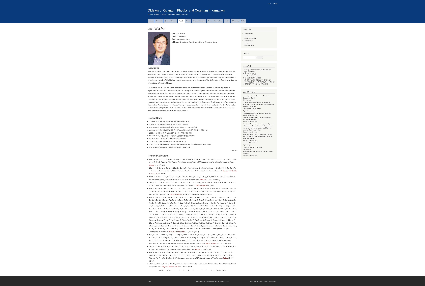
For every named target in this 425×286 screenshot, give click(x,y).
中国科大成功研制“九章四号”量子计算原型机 (173, 124)
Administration (249, 45)
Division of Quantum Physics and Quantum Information (186, 10)
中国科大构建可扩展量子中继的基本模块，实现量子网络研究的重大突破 (183, 130)
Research (159, 21)
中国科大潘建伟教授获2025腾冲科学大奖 (172, 141)
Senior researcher (250, 38)
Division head (248, 33)
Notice (227, 21)
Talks (209, 21)
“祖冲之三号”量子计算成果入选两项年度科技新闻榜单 (176, 135)
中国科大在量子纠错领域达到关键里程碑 (172, 138)
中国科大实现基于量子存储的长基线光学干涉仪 (174, 121)
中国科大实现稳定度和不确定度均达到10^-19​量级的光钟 (177, 127)
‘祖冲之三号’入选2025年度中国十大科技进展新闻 (175, 133)
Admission (235, 21)
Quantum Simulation (249, 143)
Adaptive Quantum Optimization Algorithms (257, 113)
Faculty (182, 33)
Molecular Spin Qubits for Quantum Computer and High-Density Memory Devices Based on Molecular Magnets (257, 136)
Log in (150, 281)
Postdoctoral (248, 40)
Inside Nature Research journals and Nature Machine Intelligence (257, 118)
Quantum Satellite (170, 21)
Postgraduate (248, 43)
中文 (269, 3)
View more (234, 150)
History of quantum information (253, 147)
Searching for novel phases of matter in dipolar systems (258, 152)
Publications (218, 21)
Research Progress (199, 21)
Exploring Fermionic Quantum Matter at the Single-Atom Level (257, 71)
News (188, 21)
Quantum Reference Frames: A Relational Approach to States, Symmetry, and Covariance (258, 103)
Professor (182, 36)
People (181, 21)
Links (243, 21)
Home (151, 21)
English (275, 3)
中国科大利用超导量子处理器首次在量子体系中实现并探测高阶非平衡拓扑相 (184, 144)
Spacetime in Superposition (252, 109)
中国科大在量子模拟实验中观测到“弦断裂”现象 (174, 147)
